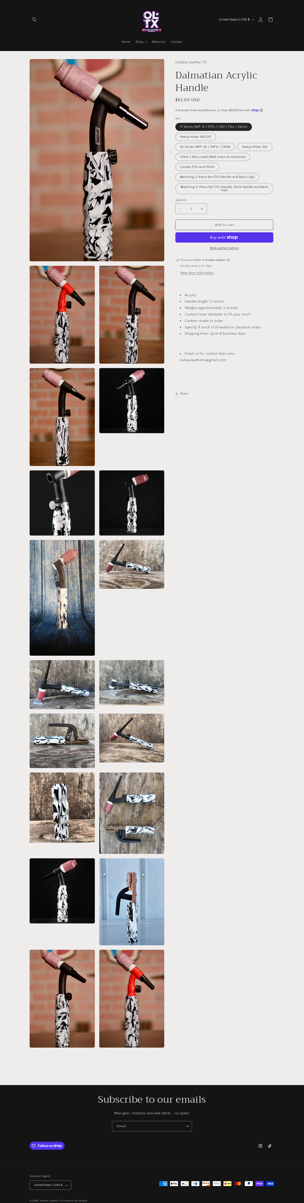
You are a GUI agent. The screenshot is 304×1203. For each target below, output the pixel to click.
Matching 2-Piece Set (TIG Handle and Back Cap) (217, 177)
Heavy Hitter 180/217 (195, 136)
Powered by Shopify (75, 1200)
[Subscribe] (187, 1126)
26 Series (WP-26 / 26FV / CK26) (205, 146)
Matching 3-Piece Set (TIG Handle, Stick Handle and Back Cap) (224, 188)
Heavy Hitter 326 (255, 146)
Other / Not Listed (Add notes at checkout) (212, 157)
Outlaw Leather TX (51, 1200)
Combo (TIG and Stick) (197, 167)
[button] (34, 20)
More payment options (224, 248)
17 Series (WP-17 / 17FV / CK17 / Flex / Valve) (213, 126)
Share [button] (184, 393)
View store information (197, 273)
